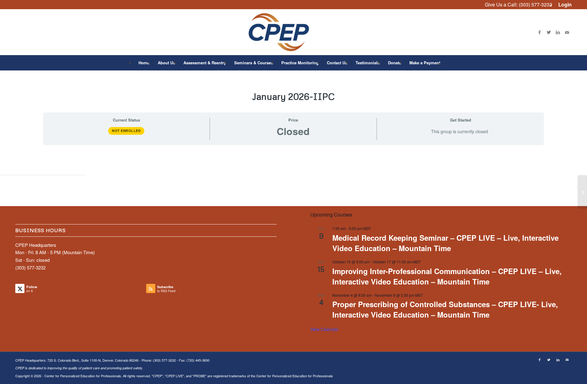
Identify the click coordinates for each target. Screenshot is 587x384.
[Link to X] (548, 32)
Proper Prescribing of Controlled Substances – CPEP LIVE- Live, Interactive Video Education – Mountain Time (445, 309)
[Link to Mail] (567, 32)
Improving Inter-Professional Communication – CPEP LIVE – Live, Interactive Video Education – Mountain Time (447, 276)
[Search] (448, 62)
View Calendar (324, 329)
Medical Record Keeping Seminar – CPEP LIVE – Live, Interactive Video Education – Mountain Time (445, 242)
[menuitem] (563, 4)
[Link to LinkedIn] (558, 32)
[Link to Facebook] (539, 32)
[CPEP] (294, 32)
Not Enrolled (126, 130)
